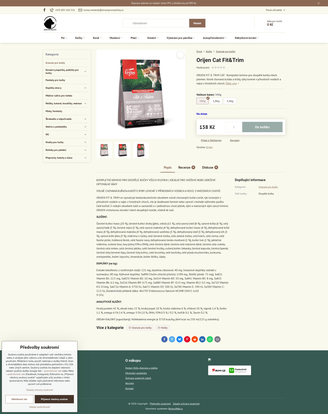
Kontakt (129, 388)
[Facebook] (45, 10)
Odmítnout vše (19, 399)
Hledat (197, 23)
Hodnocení (202, 67)
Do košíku (262, 127)
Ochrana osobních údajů (138, 378)
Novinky (129, 383)
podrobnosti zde (53, 370)
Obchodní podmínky (136, 373)
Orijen (209, 147)
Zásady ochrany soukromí (186, 403)
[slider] (218, 67)
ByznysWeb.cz (175, 408)
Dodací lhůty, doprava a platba (141, 367)
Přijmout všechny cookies (54, 399)
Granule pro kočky (268, 186)
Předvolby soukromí (160, 403)
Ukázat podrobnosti (39, 406)
